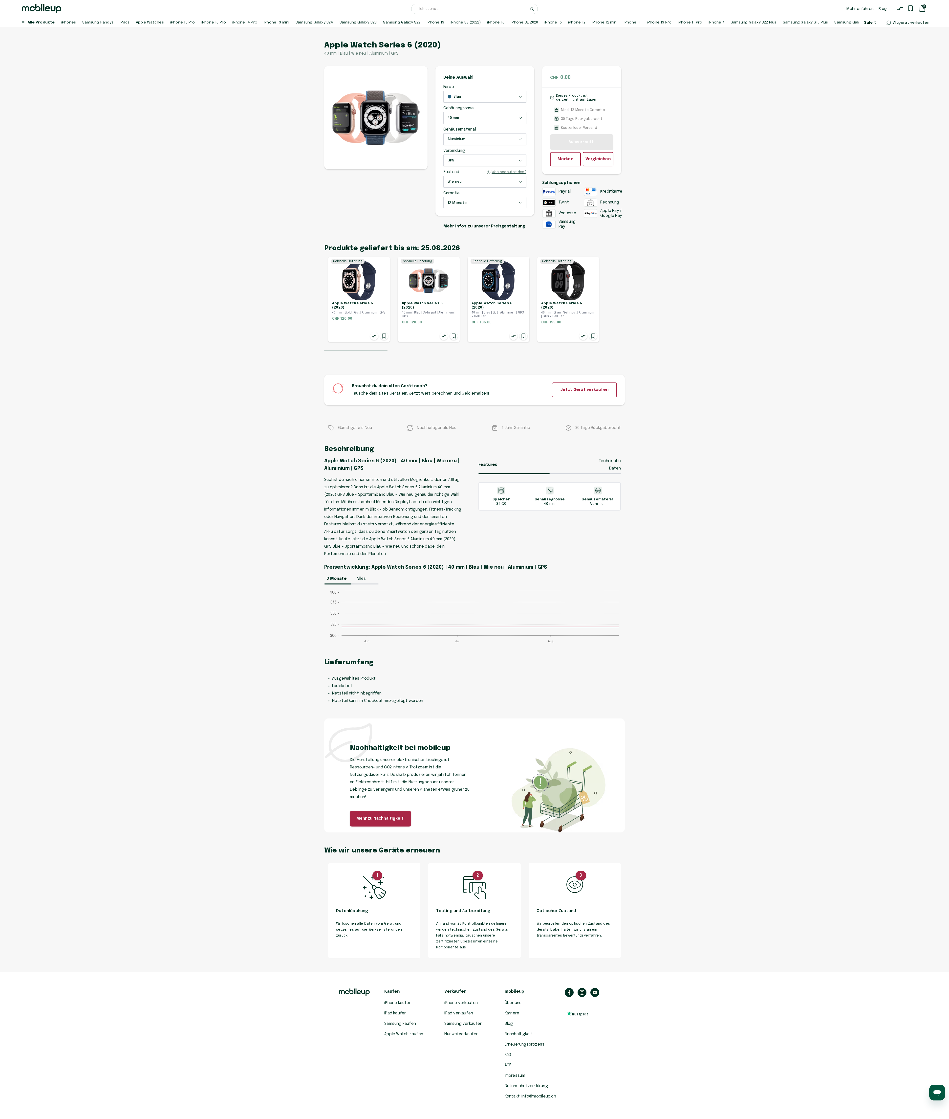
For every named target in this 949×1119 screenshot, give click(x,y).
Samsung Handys (97, 22)
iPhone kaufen (397, 1003)
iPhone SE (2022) (466, 22)
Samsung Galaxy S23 (358, 22)
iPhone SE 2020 (524, 22)
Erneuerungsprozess (525, 1044)
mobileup (514, 991)
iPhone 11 (632, 22)
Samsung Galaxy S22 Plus (753, 22)
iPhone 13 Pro (659, 22)
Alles (361, 579)
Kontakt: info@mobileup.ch (530, 1096)
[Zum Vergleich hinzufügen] (374, 336)
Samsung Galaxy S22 (401, 22)
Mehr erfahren (860, 9)
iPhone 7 (716, 22)
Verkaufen (455, 991)
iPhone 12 (576, 22)
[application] (474, 619)
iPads (124, 22)
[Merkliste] (910, 8)
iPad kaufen (395, 1013)
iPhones (68, 22)
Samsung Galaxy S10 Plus (805, 22)
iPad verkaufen (458, 1013)
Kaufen (392, 991)
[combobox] (474, 9)
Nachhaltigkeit (519, 1034)
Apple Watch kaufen (403, 1034)
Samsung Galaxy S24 (314, 22)
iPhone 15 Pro (182, 22)
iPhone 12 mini (604, 22)
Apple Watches (150, 22)
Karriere (512, 1013)
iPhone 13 (435, 22)
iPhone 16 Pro (213, 22)
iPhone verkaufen (461, 1003)
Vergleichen (598, 159)
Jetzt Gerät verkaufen (584, 390)
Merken (565, 159)
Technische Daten (610, 464)
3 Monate (336, 579)
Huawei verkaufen (461, 1034)
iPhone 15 (553, 22)
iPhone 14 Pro (244, 22)
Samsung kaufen (400, 1024)
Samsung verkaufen (463, 1024)
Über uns (513, 1003)
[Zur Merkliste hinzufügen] (384, 336)
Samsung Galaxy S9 (852, 22)
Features (487, 465)
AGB (508, 1065)
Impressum (515, 1076)
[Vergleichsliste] (900, 8)
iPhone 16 (495, 22)
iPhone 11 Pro (690, 22)
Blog (883, 9)
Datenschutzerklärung (526, 1086)
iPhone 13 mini (276, 22)
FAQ (508, 1055)
